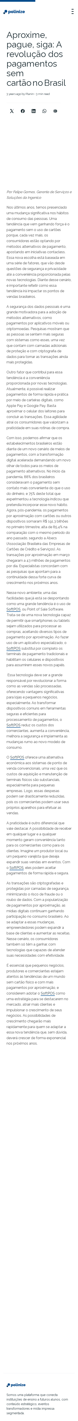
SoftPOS (13, 609)
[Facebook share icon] (22, 107)
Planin (30, 94)
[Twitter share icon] (11, 107)
